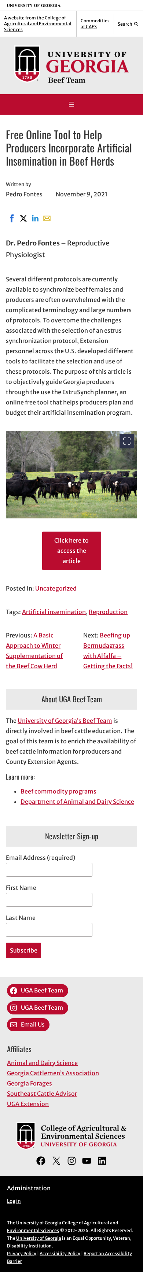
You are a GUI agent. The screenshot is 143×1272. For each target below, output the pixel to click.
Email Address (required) (40, 857)
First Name (21, 887)
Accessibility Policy (60, 1253)
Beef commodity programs (58, 791)
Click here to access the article (71, 551)
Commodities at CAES (95, 23)
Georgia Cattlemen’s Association (53, 1073)
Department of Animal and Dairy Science (77, 801)
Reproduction (108, 611)
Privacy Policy (21, 1253)
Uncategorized (56, 588)
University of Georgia (38, 1238)
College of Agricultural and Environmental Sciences (38, 23)
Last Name (21, 917)
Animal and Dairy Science (42, 1062)
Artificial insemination (54, 611)
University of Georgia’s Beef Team (65, 720)
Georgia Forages (29, 1083)
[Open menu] (71, 104)
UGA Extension (28, 1104)
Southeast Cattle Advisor (42, 1093)
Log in (14, 1201)
